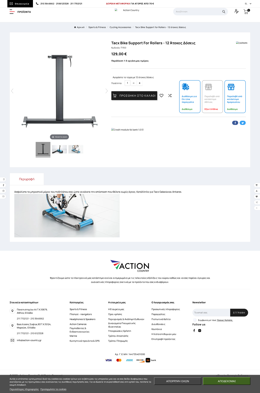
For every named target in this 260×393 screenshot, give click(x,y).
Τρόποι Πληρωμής (118, 340)
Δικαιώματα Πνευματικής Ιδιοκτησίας (122, 325)
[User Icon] (236, 11)
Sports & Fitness (78, 309)
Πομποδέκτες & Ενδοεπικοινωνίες (79, 330)
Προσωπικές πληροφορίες (166, 309)
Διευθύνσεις (158, 324)
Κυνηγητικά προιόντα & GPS (84, 340)
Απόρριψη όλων (177, 381)
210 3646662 (47, 3)
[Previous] (12, 91)
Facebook (235, 123)
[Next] (106, 91)
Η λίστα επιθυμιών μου (164, 334)
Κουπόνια (157, 329)
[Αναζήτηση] (223, 11)
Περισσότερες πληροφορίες (24, 389)
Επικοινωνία (22, 3)
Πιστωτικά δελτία (161, 319)
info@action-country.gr (29, 340)
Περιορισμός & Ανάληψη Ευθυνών (126, 319)
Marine (73, 335)
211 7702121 (76, 3)
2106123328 (62, 3)
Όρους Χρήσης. (225, 320)
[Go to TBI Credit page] (127, 129)
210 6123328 (37, 333)
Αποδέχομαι (227, 381)
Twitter (243, 123)
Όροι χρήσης (115, 314)
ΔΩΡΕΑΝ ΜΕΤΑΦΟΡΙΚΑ (118, 3)
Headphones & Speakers (82, 319)
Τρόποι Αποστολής (118, 335)
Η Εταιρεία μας (116, 309)
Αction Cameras (78, 324)
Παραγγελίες (158, 314)
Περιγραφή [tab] (26, 179)
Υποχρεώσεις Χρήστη (119, 330)
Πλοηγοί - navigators (81, 314)
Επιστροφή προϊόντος (163, 339)
